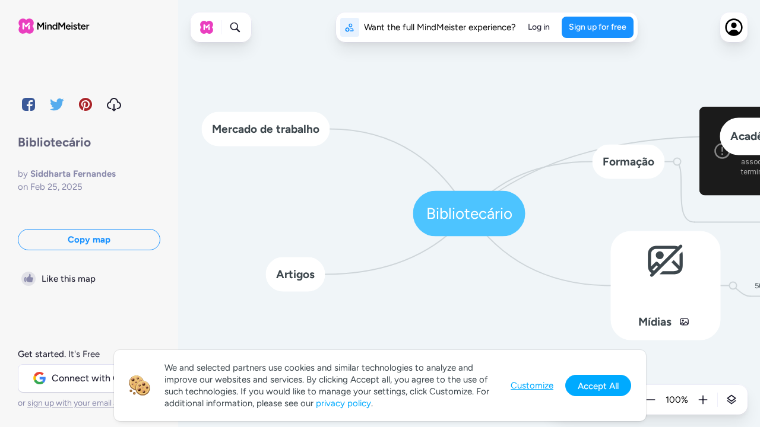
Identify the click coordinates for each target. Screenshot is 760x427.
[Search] (235, 27)
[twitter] (57, 104)
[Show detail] (731, 399)
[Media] (684, 321)
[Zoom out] (651, 399)
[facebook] (28, 104)
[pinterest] (85, 104)
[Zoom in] (703, 399)
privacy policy (343, 403)
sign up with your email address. (86, 403)
